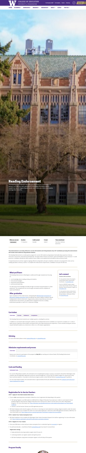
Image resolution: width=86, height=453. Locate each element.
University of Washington (13, 3)
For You (66, 7)
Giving (59, 7)
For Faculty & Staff (49, 2)
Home (10, 7)
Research (35, 7)
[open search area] (74, 2)
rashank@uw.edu (69, 281)
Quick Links (80, 3)
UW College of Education (28, 3)
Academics (17, 7)
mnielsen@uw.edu (64, 295)
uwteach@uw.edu (31, 338)
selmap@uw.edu (62, 288)
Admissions (26, 7)
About (53, 7)
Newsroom (44, 7)
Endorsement (13, 242)
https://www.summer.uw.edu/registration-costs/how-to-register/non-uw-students (41, 412)
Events (63, 2)
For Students (57, 2)
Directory (68, 2)
